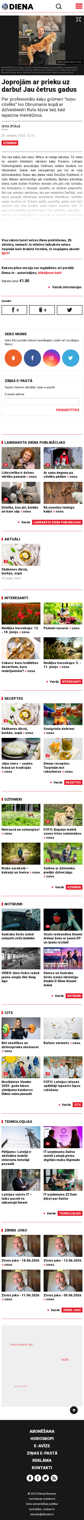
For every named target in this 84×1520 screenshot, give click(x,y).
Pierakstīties (67, 410)
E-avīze (42, 1446)
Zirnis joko (15, 1230)
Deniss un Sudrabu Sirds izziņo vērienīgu (61, 979)
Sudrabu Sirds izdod (18, 936)
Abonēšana (42, 1431)
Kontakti (42, 1467)
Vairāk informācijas (66, 287)
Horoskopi (42, 1438)
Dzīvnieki (10, 143)
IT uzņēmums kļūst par (60, 1196)
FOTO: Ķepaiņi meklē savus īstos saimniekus (62, 833)
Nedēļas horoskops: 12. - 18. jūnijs (20, 630)
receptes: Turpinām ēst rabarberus (58, 767)
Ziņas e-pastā (42, 1453)
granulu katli (20, 1386)
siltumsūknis (57, 1391)
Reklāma (42, 1460)
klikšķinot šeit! (50, 273)
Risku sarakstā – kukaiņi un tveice (21, 870)
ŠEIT (5, 253)
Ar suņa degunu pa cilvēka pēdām (60, 475)
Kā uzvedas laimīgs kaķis (59, 509)
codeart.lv (49, 1509)
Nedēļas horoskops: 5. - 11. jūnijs (62, 665)
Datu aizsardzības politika (42, 1503)
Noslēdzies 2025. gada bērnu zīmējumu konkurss (17, 1088)
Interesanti (16, 598)
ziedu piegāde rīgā (21, 1344)
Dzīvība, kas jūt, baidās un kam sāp (20, 509)
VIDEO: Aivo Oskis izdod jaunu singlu (20, 977)
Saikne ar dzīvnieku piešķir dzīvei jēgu (59, 872)
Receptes (13, 698)
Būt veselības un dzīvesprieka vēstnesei (20, 1047)
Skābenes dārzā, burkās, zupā (15, 571)
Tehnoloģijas (18, 1121)
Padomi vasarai (62, 628)
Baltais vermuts (62, 1043)
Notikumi (13, 904)
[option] (42, 45)
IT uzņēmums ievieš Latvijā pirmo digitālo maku (62, 1156)
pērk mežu (39, 1347)
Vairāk (25, 522)
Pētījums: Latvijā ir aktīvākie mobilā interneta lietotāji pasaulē (16, 1158)
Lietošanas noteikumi (42, 1498)
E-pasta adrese (14, 394)
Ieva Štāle (11, 126)
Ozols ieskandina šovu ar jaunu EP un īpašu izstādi (63, 938)
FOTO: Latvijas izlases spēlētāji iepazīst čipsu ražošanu (62, 1086)
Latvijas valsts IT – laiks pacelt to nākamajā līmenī (17, 1198)
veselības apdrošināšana (36, 1371)
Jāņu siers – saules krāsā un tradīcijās (17, 767)
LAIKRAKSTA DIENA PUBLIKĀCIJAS (34, 442)
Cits (8, 1012)
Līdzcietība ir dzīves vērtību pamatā (19, 475)
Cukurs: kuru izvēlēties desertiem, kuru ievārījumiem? (20, 667)
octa (64, 1359)
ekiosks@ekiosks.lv (42, 1514)
